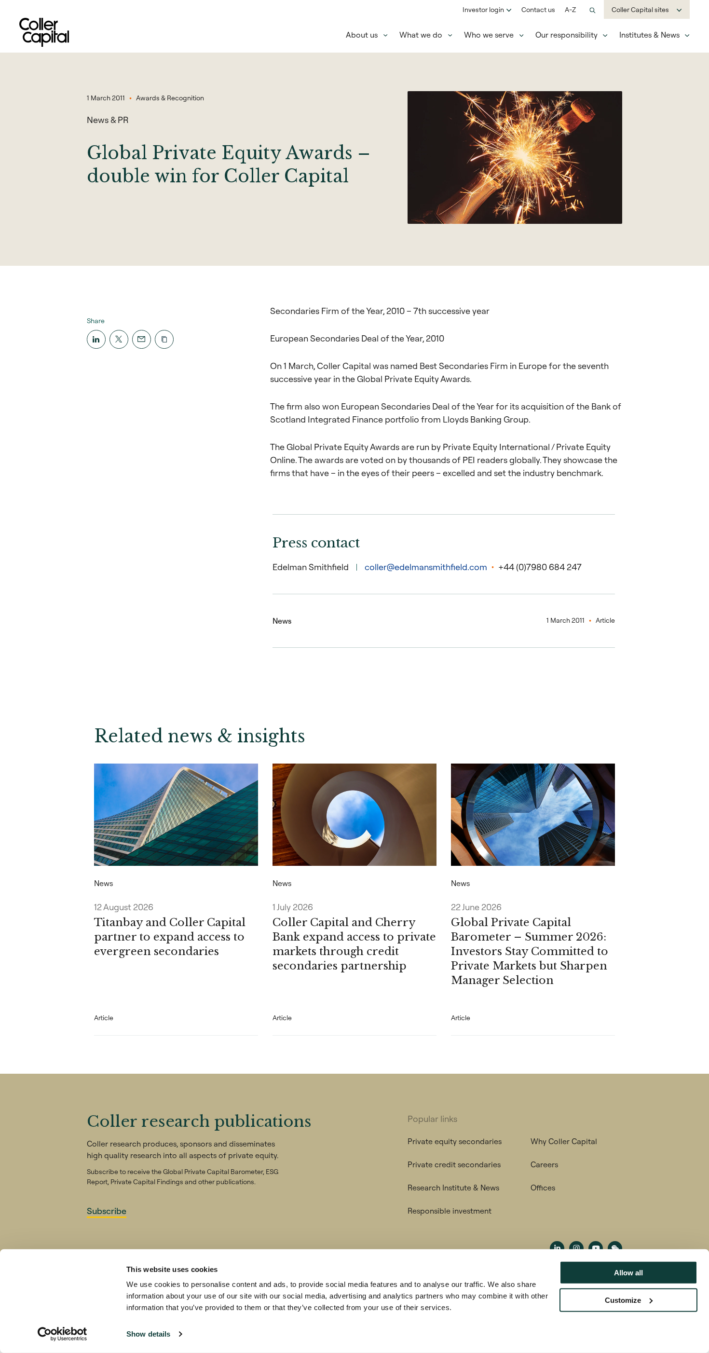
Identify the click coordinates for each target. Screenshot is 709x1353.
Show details (148, 1334)
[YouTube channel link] (595, 1248)
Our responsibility (566, 35)
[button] (164, 339)
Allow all (628, 1273)
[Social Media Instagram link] (576, 1248)
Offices (543, 1187)
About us (362, 35)
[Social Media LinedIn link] (557, 1248)
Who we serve (489, 35)
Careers (544, 1164)
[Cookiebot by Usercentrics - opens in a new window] (62, 1334)
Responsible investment (449, 1211)
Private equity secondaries (455, 1141)
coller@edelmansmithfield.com (426, 567)
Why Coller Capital (564, 1141)
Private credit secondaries (454, 1164)
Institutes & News (649, 35)
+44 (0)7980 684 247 (540, 567)
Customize (623, 1300)
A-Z (570, 9)
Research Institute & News (453, 1187)
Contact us (538, 9)
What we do (420, 35)
